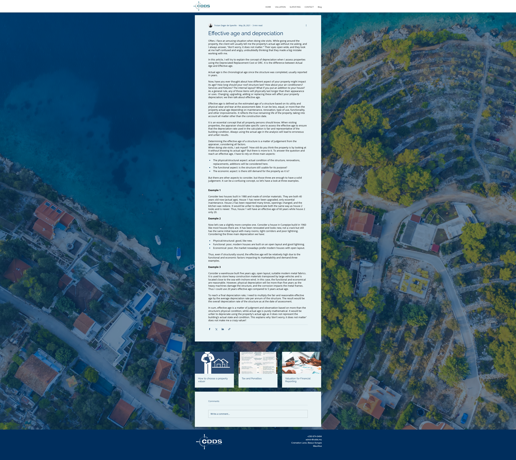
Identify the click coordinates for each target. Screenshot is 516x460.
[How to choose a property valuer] (214, 363)
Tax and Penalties (252, 378)
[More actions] (306, 25)
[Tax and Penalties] (258, 363)
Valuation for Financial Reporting (297, 380)
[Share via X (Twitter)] (216, 329)
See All (318, 347)
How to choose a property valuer (213, 380)
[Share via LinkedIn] (222, 329)
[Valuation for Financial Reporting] (301, 363)
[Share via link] (229, 329)
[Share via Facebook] (209, 329)
